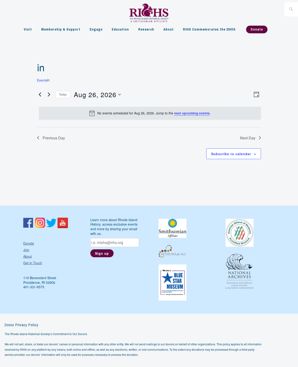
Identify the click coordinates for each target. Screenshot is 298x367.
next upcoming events (192, 113)
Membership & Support (60, 29)
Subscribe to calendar (231, 153)
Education (120, 29)
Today (63, 94)
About (168, 29)
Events (42, 80)
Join (26, 249)
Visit (28, 29)
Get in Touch (32, 263)
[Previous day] (40, 94)
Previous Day (54, 138)
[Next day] (49, 94)
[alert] (150, 113)
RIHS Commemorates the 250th (209, 29)
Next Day (247, 138)
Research (146, 29)
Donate (257, 29)
